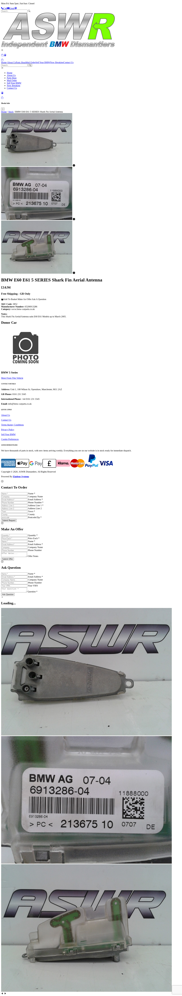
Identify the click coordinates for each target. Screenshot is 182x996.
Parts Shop (21, 62)
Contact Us (68, 62)
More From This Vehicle (12, 378)
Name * (31, 493)
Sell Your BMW (43, 62)
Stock (11, 112)
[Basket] (2, 60)
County (31, 514)
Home (4, 62)
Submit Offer (7, 559)
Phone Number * (35, 502)
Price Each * (33, 538)
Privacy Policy (7, 429)
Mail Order (31, 62)
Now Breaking (56, 62)
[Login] (5, 55)
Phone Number (35, 550)
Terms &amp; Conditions (12, 425)
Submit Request (8, 520)
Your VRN (33, 585)
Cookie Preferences (10, 439)
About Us (11, 62)
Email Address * (35, 499)
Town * (31, 511)
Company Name (35, 496)
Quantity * (33, 535)
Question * (32, 591)
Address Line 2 (35, 508)
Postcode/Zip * (35, 517)
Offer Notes (33, 556)
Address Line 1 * (35, 505)
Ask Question (8, 594)
